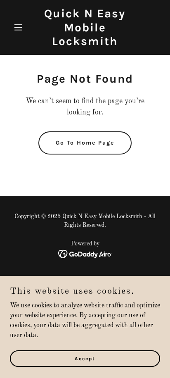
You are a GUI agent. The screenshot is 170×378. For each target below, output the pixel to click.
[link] (85, 43)
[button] (21, 27)
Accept (85, 358)
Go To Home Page (85, 142)
